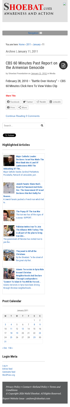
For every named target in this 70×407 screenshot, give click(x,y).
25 (11, 337)
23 (40, 333)
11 (11, 329)
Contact (26, 386)
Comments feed (8, 372)
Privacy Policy (13, 386)
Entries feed (7, 369)
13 (23, 329)
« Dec (4, 348)
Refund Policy (40, 386)
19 (17, 333)
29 (34, 337)
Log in (5, 366)
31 (5, 341)
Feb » (10, 348)
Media (52, 73)
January (36, 44)
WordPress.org (8, 375)
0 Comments (33, 116)
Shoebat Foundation (18, 73)
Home (22, 44)
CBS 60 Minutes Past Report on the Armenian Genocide (31, 65)
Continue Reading (15, 116)
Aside (63, 65)
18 (11, 333)
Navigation (33, 33)
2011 (28, 44)
